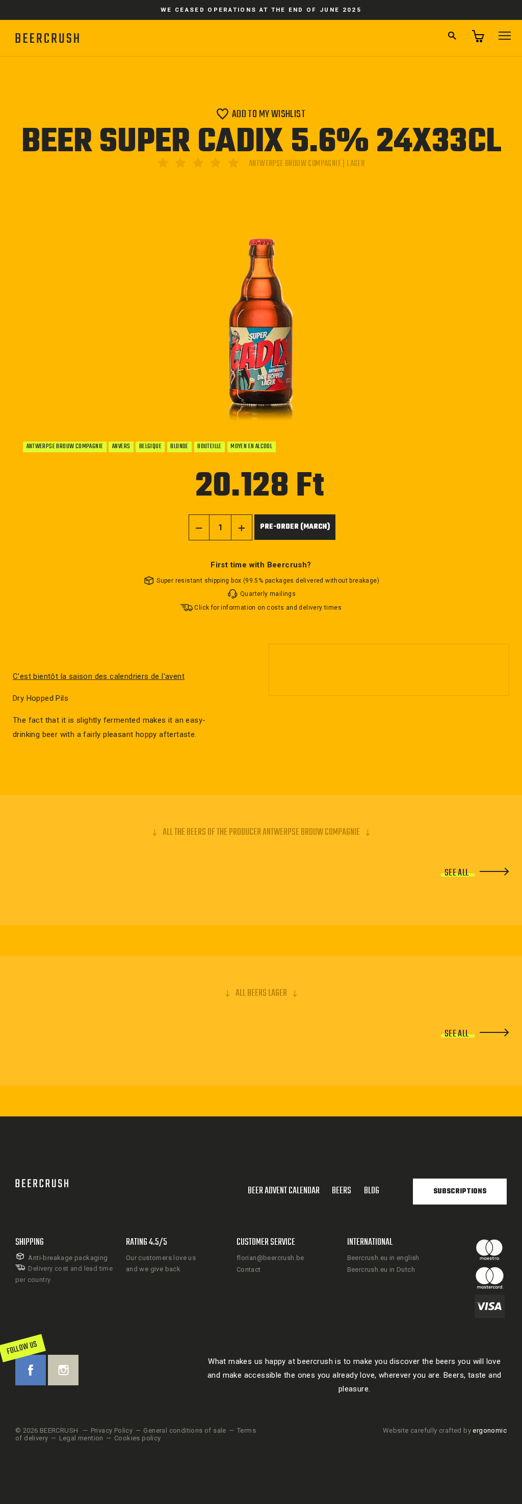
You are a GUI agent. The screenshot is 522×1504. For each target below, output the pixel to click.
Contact (249, 1269)
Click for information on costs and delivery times (268, 607)
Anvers (121, 447)
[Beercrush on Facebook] (30, 1370)
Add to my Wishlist (268, 113)
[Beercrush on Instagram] (63, 1370)
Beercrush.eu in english (383, 1258)
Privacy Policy (112, 1430)
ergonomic (490, 1430)
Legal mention (81, 1438)
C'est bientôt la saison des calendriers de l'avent (99, 676)
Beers (341, 1191)
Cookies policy (137, 1438)
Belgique (150, 447)
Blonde (179, 447)
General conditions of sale (184, 1430)
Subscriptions (459, 1191)
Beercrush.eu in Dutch (381, 1269)
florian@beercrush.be (270, 1258)
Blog (371, 1191)
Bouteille (209, 447)
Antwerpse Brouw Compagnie (65, 447)
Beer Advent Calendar (284, 1191)
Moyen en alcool (251, 447)
